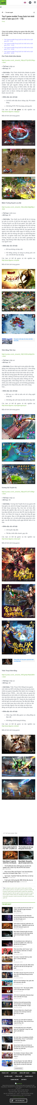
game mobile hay (22, 891)
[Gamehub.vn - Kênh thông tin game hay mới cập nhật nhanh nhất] (3, 2)
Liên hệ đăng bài (19, 1100)
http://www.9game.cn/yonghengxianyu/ (14, 405)
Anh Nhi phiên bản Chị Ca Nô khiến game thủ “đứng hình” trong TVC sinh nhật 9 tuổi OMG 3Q (23, 1029)
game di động (28, 888)
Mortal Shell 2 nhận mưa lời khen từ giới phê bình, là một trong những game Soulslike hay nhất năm (24, 1047)
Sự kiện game (8, 1076)
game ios (22, 889)
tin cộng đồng (20, 894)
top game (17, 889)
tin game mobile (7, 891)
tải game (8, 889)
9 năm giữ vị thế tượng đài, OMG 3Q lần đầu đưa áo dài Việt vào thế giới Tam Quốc (24, 966)
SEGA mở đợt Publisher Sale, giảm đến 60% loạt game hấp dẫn (24, 981)
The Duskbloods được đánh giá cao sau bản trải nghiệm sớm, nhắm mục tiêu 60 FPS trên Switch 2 (17, 867)
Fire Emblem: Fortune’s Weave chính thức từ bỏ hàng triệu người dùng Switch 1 (23, 1054)
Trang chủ (5, 1073)
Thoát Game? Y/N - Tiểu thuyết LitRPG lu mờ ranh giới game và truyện (23, 988)
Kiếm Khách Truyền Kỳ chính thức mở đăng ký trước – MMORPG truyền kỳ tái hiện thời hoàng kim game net (10, 862)
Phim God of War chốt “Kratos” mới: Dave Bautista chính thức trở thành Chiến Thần (23, 950)
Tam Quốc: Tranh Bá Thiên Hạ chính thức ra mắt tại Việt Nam (23, 957)
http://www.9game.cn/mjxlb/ (10, 260)
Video (33, 1073)
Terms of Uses (16, 1097)
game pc (12, 889)
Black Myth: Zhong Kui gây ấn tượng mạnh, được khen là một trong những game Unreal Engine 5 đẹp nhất (25, 862)
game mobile (21, 888)
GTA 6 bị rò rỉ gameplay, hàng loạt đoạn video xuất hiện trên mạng (23, 995)
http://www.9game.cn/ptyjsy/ (10, 111)
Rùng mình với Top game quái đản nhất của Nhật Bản (24, 660)
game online (14, 888)
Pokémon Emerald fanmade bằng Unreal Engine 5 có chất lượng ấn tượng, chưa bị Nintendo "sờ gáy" (22, 1004)
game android (14, 891)
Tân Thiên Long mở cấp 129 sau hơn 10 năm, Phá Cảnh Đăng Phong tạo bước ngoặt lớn (24, 974)
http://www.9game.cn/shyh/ (10, 726)
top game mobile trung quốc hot (16, 896)
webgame (8, 888)
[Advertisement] (18, 815)
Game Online (14, 1079)
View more (18, 1068)
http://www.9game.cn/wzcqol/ (11, 539)
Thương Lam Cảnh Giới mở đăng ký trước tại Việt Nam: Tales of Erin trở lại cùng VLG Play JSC (23, 1021)
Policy (22, 1097)
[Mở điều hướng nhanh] (34, 12)
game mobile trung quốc (23, 893)
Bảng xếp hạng (24, 1073)
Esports (23, 1079)
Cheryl (3, 21)
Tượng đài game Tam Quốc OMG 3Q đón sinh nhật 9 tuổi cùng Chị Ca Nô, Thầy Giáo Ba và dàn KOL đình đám (23, 1062)
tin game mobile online (10, 894)
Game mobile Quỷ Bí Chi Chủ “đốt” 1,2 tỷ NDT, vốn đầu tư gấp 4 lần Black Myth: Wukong (10, 847)
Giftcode (14, 1073)
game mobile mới (29, 889)
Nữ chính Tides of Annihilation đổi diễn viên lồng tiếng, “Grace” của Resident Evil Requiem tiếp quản (23, 1039)
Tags (4, 888)
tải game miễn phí (12, 893)
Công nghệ (18, 1076)
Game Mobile (29, 1076)
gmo (4, 889)
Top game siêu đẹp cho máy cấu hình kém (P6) (23, 339)
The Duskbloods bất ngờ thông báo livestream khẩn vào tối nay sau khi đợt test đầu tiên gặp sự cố (25, 847)
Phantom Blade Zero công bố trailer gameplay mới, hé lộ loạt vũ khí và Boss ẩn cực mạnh (23, 1012)
